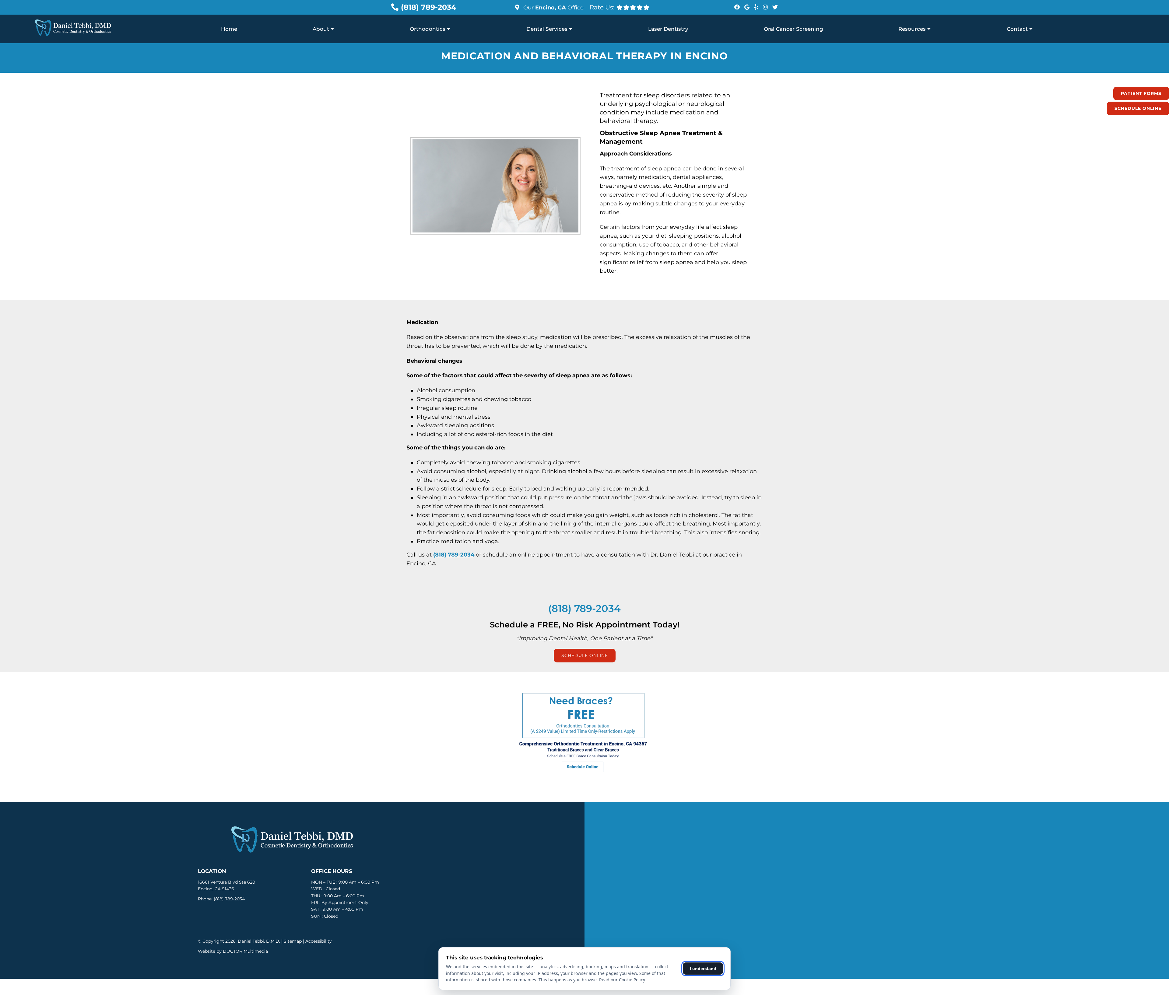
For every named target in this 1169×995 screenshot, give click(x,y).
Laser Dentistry (668, 29)
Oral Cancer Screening (793, 29)
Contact (1017, 29)
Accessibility (318, 941)
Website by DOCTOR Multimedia (233, 951)
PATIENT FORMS (1141, 93)
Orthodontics (427, 29)
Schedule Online (1138, 108)
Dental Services (546, 29)
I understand (703, 968)
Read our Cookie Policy (622, 980)
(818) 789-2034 (428, 7)
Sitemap (293, 941)
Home (229, 29)
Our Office (553, 7)
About (321, 29)
